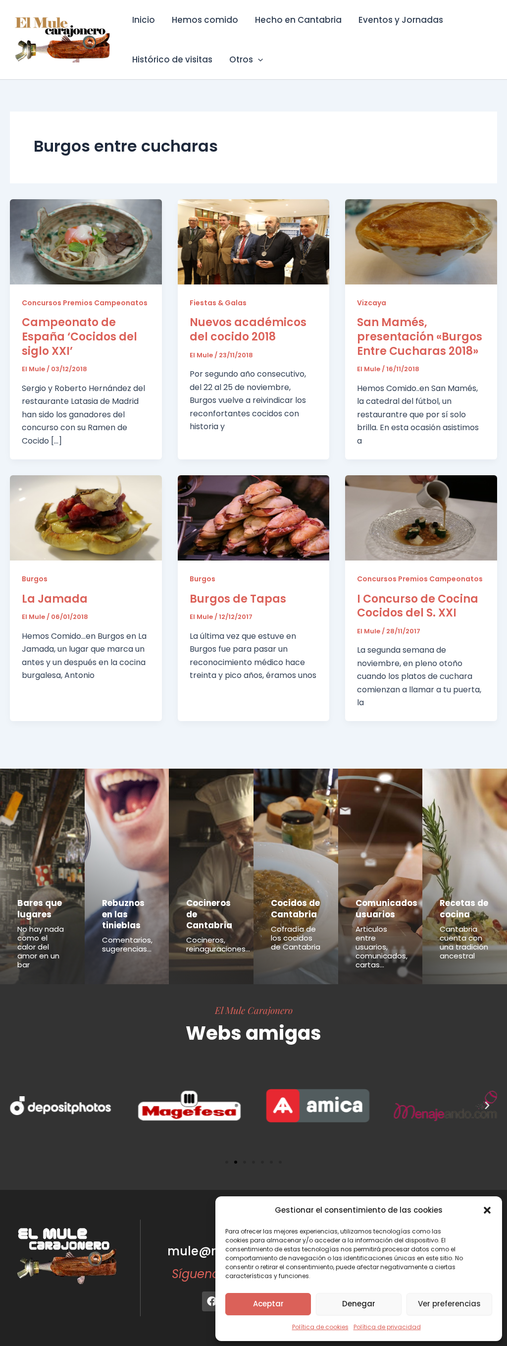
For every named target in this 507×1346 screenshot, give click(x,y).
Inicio (143, 20)
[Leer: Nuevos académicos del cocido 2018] (254, 241)
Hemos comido (205, 20)
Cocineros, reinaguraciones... (218, 944)
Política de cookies (320, 1327)
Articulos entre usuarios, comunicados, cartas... (381, 947)
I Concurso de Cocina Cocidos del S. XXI (417, 606)
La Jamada (55, 599)
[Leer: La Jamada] (86, 517)
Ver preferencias (449, 1303)
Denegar (358, 1303)
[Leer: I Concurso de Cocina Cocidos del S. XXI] (421, 517)
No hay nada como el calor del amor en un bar (40, 947)
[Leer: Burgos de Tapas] (254, 517)
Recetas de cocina (464, 908)
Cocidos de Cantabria (295, 908)
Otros (241, 59)
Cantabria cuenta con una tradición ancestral (464, 942)
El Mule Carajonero (254, 1010)
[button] (487, 1210)
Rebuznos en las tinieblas (123, 914)
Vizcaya (371, 303)
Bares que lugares (39, 908)
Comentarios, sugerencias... (127, 944)
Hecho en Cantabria (298, 20)
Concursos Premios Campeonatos (85, 303)
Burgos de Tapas (238, 599)
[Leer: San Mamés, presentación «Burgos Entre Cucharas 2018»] (421, 241)
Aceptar (268, 1303)
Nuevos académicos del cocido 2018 (248, 329)
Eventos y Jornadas (400, 20)
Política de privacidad (387, 1327)
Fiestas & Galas (218, 303)
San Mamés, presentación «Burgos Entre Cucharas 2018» (419, 336)
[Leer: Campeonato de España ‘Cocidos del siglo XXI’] (86, 241)
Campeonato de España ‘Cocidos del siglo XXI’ (79, 336)
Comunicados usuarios (386, 908)
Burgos (35, 579)
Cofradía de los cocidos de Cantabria (295, 938)
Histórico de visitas (172, 59)
